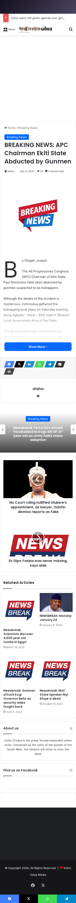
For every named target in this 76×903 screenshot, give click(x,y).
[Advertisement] (38, 80)
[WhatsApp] (38, 364)
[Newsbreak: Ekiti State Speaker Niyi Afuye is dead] (56, 670)
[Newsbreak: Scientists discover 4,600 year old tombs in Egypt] (19, 609)
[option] (38, 429)
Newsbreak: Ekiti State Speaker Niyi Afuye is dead (54, 694)
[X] (18, 364)
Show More (37, 346)
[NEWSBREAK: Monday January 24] (56, 602)
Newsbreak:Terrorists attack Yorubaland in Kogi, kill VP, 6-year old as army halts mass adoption (38, 433)
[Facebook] (8, 364)
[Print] (8, 371)
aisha (11, 171)
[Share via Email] (58, 364)
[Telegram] (48, 364)
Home (11, 127)
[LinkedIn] (28, 364)
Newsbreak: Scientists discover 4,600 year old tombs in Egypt (18, 636)
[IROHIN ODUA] (35, 29)
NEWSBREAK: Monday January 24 (56, 618)
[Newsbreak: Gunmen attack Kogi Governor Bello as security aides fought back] (19, 670)
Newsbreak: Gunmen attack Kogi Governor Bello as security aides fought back (19, 698)
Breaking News (28, 127)
